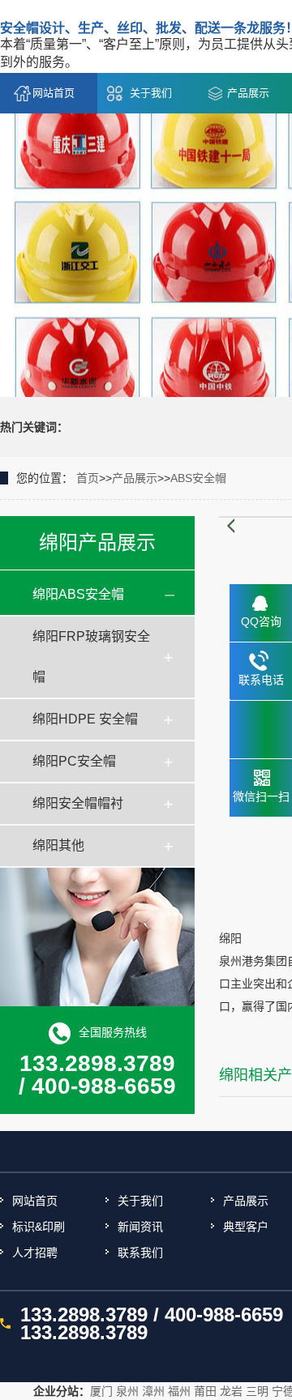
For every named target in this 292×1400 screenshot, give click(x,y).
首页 (87, 478)
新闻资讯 (140, 1226)
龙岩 (231, 1391)
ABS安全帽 (198, 478)
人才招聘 (35, 1252)
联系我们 (140, 1252)
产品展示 (248, 93)
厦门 (101, 1391)
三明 (257, 1391)
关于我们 (151, 93)
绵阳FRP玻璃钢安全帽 (91, 657)
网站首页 (53, 93)
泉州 (127, 1391)
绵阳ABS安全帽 (78, 594)
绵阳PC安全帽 (74, 761)
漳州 (153, 1391)
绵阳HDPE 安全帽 (85, 719)
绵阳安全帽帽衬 (77, 803)
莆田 (205, 1391)
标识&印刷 (38, 1226)
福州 (179, 1391)
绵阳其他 (58, 845)
